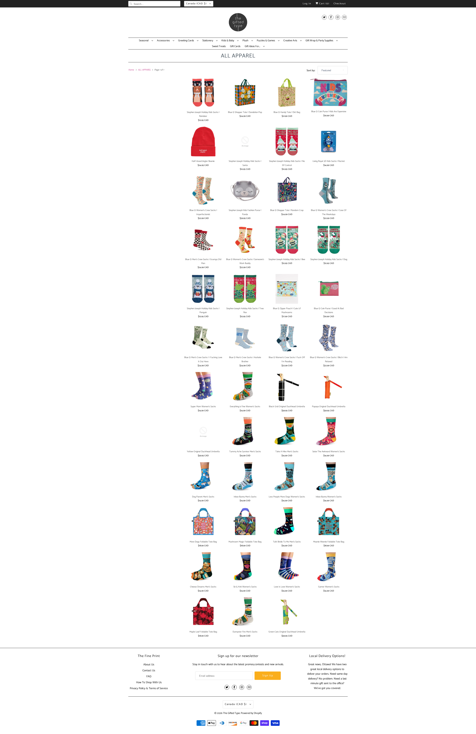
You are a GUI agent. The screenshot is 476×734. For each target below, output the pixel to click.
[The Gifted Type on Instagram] (337, 17)
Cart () (323, 4)
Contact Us (148, 670)
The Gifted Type (231, 713)
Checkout (340, 4)
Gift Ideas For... (253, 46)
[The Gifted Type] (238, 23)
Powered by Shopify (251, 713)
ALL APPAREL (238, 55)
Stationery (208, 41)
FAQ (148, 676)
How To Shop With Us (149, 682)
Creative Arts (290, 41)
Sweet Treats (219, 46)
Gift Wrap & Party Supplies (319, 41)
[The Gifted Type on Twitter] (324, 17)
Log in (307, 4)
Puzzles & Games (266, 41)
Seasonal (144, 41)
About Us (148, 664)
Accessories (164, 41)
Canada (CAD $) (197, 4)
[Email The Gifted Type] (344, 17)
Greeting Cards (186, 41)
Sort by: (311, 70)
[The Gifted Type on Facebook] (331, 17)
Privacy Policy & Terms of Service (149, 688)
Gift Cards (235, 46)
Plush (246, 41)
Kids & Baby (228, 41)
